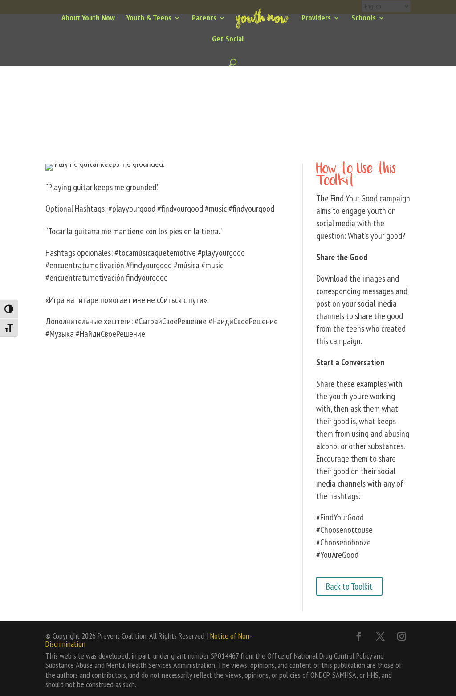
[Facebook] (359, 636)
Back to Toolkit (349, 586)
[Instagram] (402, 636)
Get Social (228, 40)
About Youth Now (88, 19)
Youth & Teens (148, 19)
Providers (316, 19)
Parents (204, 19)
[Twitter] (380, 636)
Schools (363, 19)
